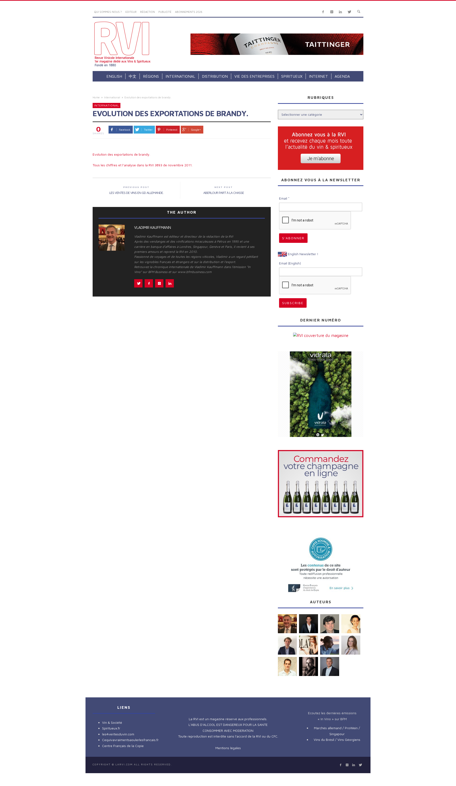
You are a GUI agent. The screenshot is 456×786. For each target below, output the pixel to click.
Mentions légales (228, 748)
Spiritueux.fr (111, 728)
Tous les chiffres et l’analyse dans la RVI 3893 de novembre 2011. (142, 165)
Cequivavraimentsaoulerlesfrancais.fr (130, 740)
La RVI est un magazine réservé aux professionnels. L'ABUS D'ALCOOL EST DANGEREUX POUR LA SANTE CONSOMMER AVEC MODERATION (228, 725)
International (112, 97)
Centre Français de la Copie (123, 746)
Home (96, 97)
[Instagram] (331, 12)
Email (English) (290, 263)
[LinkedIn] (340, 12)
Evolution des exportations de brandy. (121, 154)
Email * (284, 198)
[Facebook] (323, 12)
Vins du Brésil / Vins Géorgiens (337, 740)
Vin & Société (112, 722)
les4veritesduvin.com (118, 734)
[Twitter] (349, 12)
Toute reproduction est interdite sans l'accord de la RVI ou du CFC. (228, 736)
